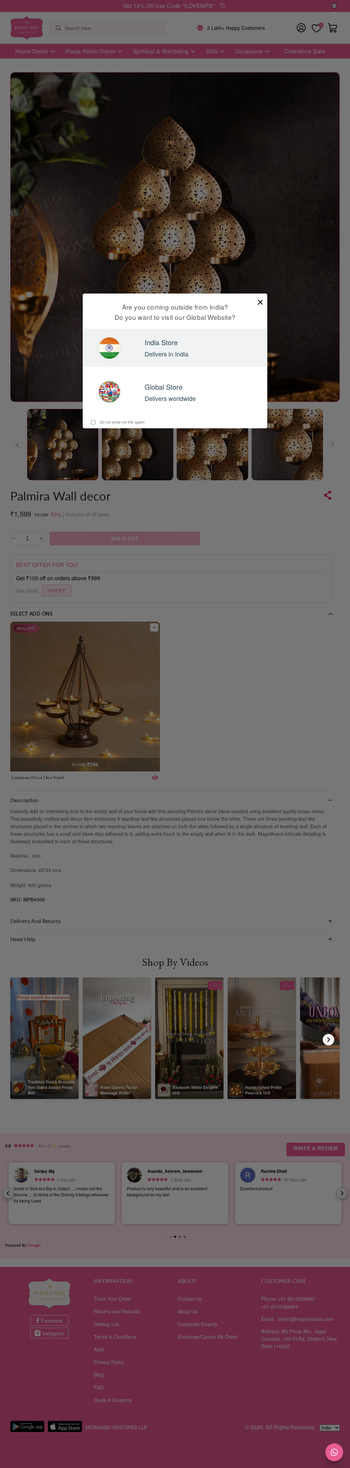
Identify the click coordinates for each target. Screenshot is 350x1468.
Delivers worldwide (170, 398)
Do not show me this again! (122, 422)
